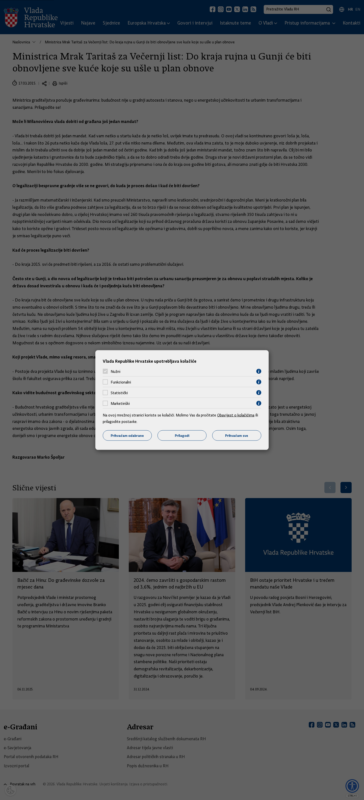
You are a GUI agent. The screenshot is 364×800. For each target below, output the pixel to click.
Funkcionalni (121, 382)
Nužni (115, 371)
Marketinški (120, 403)
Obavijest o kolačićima (235, 415)
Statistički (119, 392)
